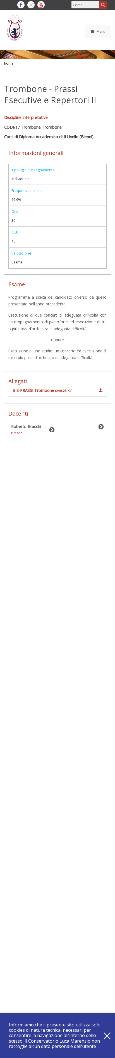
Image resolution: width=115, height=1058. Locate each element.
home (8, 63)
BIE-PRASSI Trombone (42, 390)
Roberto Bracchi (26, 429)
